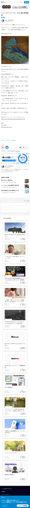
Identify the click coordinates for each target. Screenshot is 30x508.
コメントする (25, 210)
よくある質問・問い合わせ (7, 488)
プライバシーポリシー (6, 494)
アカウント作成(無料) (22, 505)
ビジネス (3, 10)
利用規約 (3, 491)
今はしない (5, 505)
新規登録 (26, 2)
